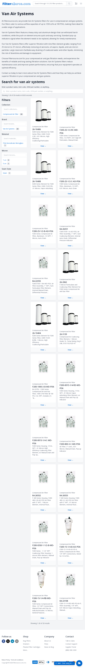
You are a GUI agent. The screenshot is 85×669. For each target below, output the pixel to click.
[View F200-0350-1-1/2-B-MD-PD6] (43, 527)
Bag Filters (27, 641)
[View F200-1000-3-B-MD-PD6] (43, 367)
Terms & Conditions (17, 660)
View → (43, 146)
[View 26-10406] (43, 111)
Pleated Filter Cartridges (31, 647)
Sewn (6, 173)
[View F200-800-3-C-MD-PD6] (70, 422)
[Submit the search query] (4, 91)
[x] (8, 641)
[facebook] (3, 641)
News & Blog (49, 647)
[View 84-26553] (70, 477)
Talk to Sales (70, 641)
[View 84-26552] (43, 477)
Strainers (26, 644)
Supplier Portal (71, 647)
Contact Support (71, 644)
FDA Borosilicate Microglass (13, 144)
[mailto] (17, 641)
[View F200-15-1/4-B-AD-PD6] (70, 527)
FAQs (46, 644)
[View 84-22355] (43, 263)
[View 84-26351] (70, 211)
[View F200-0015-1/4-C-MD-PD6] (43, 422)
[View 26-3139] (70, 315)
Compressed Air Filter (12, 114)
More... (25, 650)
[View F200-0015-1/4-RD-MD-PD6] (70, 367)
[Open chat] (79, 663)
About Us (47, 641)
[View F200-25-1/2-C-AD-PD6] (70, 163)
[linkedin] (12, 641)
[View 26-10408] (43, 163)
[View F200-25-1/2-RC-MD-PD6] (70, 111)
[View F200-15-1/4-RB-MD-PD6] (43, 580)
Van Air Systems (10, 129)
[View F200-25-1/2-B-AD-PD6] (43, 211)
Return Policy (6, 660)
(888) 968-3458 (71, 650)
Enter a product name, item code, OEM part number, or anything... (26, 87)
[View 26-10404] (43, 315)
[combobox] (49, 3)
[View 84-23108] (70, 580)
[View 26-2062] (70, 263)
